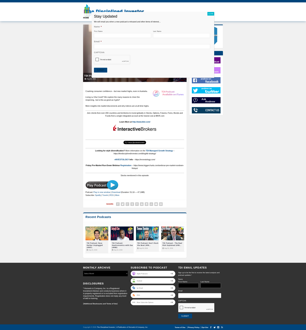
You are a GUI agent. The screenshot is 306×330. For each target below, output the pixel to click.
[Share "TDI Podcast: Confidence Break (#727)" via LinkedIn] (141, 204)
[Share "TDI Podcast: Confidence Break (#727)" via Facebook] (117, 204)
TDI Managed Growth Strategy (159, 151)
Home (86, 18)
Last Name (204, 282)
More (117, 195)
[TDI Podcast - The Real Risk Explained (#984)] (172, 233)
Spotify (98, 195)
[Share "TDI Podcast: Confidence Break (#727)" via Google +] (127, 204)
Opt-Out (204, 327)
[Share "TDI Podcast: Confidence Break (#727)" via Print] (160, 204)
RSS (112, 195)
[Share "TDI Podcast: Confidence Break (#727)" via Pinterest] (137, 204)
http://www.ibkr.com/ (141, 122)
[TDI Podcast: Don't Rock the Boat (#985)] (147, 233)
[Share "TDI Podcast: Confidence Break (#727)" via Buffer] (146, 204)
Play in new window (101, 192)
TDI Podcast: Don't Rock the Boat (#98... (147, 244)
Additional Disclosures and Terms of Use (100, 304)
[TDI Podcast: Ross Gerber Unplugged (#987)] (96, 233)
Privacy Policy (193, 327)
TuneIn (105, 195)
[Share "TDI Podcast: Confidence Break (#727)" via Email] (156, 204)
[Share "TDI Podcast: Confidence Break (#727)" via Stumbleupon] (151, 204)
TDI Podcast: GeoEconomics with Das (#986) (122, 245)
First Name (182, 282)
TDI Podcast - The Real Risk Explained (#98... (172, 244)
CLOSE (210, 14)
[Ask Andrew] (206, 100)
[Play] (101, 189)
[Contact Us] (206, 110)
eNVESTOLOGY (122, 160)
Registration (126, 165)
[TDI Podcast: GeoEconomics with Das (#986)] (122, 233)
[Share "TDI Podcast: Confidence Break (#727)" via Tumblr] (132, 204)
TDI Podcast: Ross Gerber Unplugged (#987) (95, 245)
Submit (185, 316)
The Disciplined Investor (105, 327)
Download (116, 192)
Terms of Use (180, 327)
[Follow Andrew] (206, 90)
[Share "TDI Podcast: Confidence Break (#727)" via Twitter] (122, 204)
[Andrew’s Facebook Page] (206, 80)
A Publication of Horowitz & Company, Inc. (132, 327)
